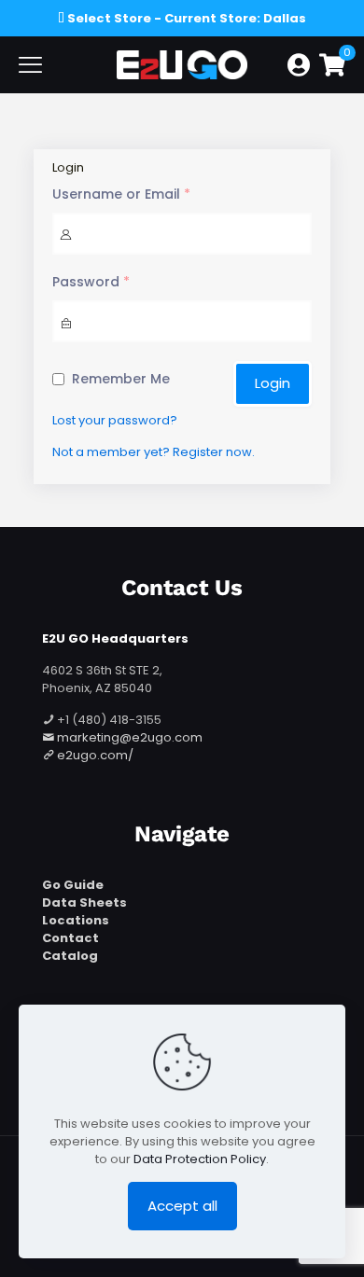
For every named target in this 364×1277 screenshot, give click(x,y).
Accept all (182, 1205)
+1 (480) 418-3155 (107, 720)
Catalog (70, 956)
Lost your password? (114, 420)
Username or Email (121, 194)
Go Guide (73, 885)
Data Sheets (84, 902)
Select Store (109, 18)
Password (91, 282)
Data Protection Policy (199, 1159)
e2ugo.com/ (93, 755)
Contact (70, 938)
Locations (75, 920)
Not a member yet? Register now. (153, 452)
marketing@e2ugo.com (130, 737)
